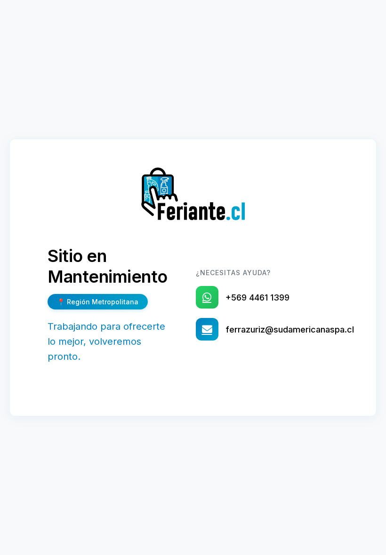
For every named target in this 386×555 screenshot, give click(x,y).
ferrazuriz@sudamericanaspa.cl (289, 329)
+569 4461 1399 (257, 297)
